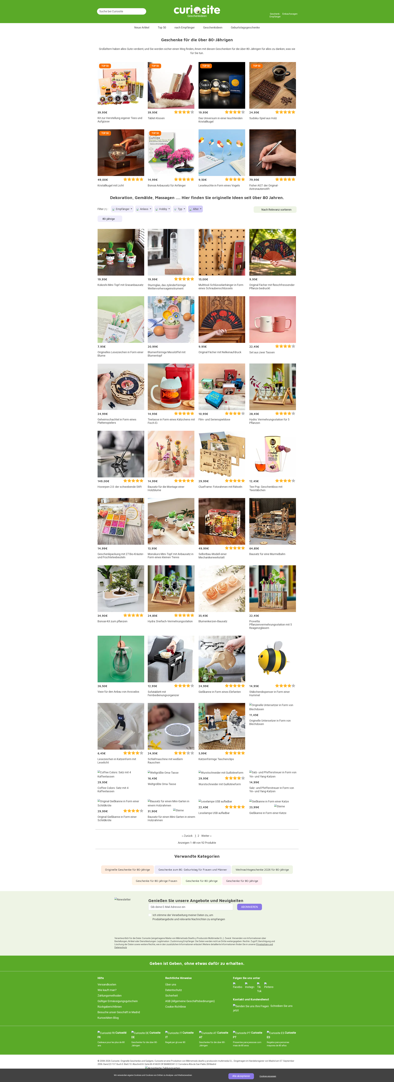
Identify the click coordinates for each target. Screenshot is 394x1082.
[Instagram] (249, 985)
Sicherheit (171, 995)
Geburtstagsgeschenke (245, 27)
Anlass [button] (144, 209)
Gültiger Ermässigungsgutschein (118, 1001)
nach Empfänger (185, 27)
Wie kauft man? (107, 990)
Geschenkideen (212, 27)
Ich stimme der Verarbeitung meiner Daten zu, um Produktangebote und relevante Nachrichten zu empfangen (189, 917)
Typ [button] (180, 209)
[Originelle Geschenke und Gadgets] (197, 9)
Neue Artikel (141, 27)
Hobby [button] (163, 209)
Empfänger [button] (122, 209)
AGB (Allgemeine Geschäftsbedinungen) (190, 1001)
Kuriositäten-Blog (108, 1017)
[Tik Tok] (259, 987)
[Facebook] (237, 985)
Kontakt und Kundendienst (251, 999)
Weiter (206, 835)
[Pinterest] (268, 985)
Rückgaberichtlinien (110, 1006)
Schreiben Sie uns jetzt (263, 1008)
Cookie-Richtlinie (175, 1006)
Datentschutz (173, 990)
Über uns (170, 984)
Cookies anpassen (267, 1076)
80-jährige (109, 218)
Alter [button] (195, 209)
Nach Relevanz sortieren (276, 209)
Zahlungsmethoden (110, 995)
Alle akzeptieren (241, 1076)
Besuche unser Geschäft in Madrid (119, 1012)
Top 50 (162, 27)
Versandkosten (107, 984)
